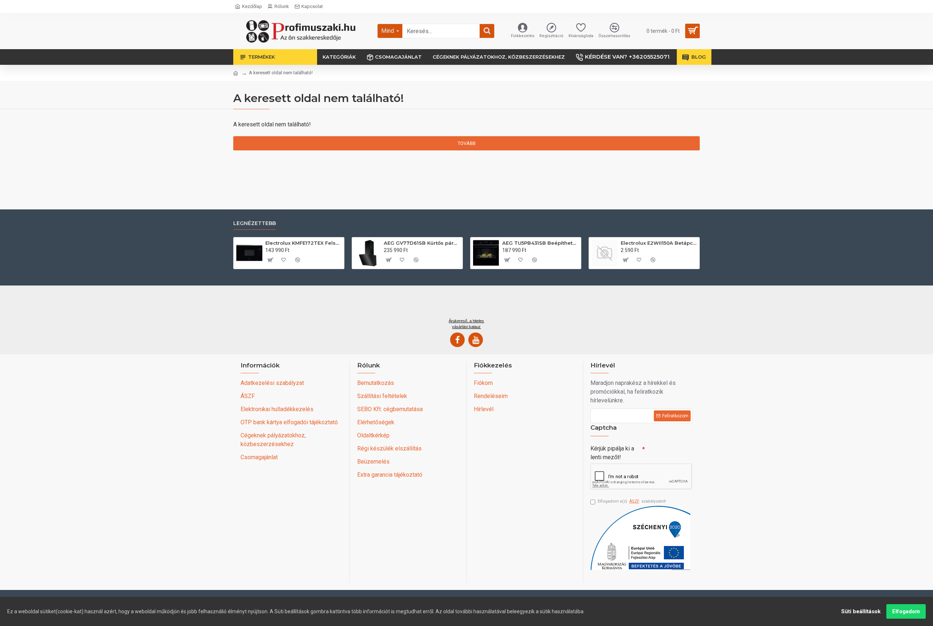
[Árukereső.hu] (466, 304)
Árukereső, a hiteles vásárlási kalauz (466, 324)
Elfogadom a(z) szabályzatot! (632, 501)
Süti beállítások (861, 611)
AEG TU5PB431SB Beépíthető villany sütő (540, 243)
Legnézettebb (254, 223)
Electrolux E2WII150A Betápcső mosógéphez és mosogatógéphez (659, 243)
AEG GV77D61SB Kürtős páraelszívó (422, 243)
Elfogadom (906, 611)
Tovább (467, 143)
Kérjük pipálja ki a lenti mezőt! (612, 453)
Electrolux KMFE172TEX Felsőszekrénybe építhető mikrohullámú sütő (303, 243)
